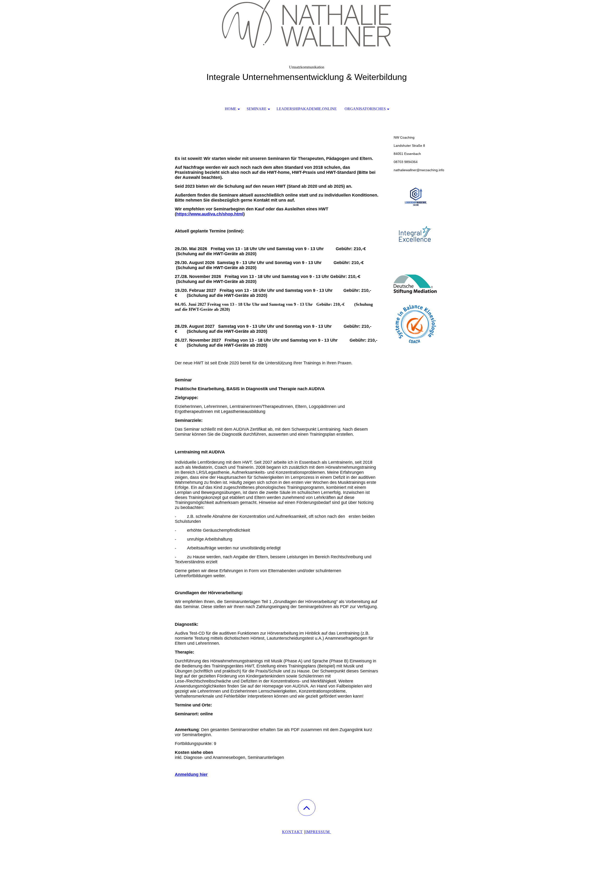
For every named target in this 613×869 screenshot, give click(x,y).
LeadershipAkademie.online (307, 109)
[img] (306, 24)
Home (230, 109)
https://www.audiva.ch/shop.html (209, 214)
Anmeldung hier (191, 774)
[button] (306, 807)
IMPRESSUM (318, 832)
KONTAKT (292, 832)
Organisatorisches (365, 109)
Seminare (257, 109)
